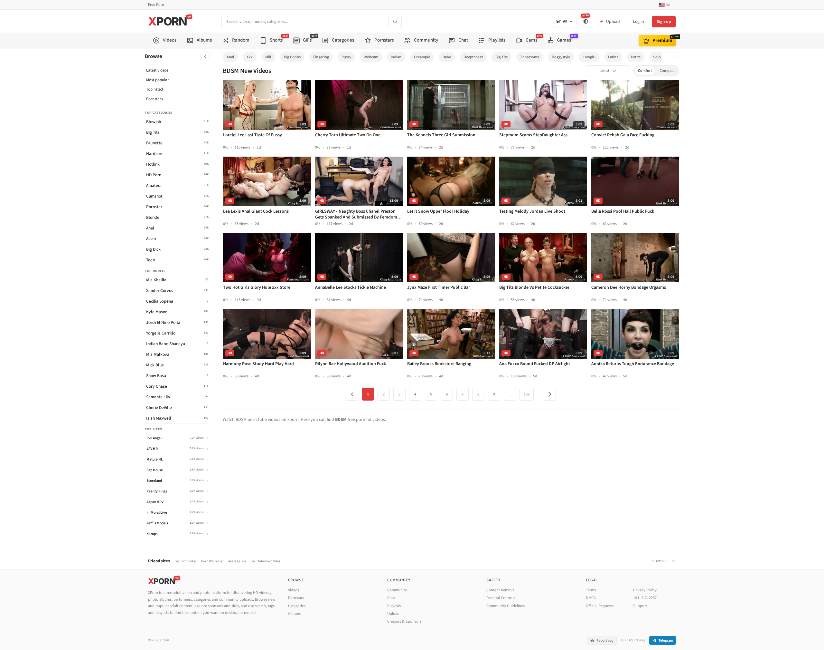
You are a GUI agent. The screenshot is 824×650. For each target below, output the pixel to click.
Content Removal (500, 590)
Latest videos (157, 70)
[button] (675, 57)
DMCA (591, 598)
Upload (393, 613)
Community (397, 590)
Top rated (154, 89)
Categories (296, 606)
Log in (638, 21)
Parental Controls (500, 598)
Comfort (645, 70)
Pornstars (154, 99)
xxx (250, 57)
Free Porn (156, 5)
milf (268, 57)
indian (396, 57)
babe (447, 57)
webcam (371, 57)
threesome (529, 57)
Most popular (157, 80)
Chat (391, 598)
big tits (501, 57)
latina (613, 57)
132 (526, 394)
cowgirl (589, 57)
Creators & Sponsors (404, 621)
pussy (346, 57)
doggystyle (561, 57)
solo (657, 57)
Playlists (394, 606)
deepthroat (473, 57)
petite (636, 57)
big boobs (292, 57)
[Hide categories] (205, 56)
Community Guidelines (505, 606)
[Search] (395, 21)
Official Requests (599, 606)
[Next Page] (550, 394)
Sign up (664, 21)
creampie (422, 57)
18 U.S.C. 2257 (645, 598)
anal (230, 57)
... (510, 394)
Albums (294, 613)
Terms (591, 590)
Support (640, 606)
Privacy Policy (645, 590)
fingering (321, 57)
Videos (293, 590)
